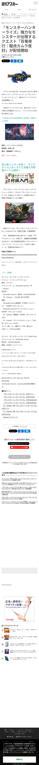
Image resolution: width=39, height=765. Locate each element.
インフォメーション (19, 733)
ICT (32, 9)
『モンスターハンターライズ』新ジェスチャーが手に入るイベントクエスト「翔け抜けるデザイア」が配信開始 (19, 488)
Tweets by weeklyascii (7, 585)
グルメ (6, 9)
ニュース (20, 730)
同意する (19, 759)
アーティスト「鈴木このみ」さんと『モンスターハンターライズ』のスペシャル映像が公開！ (19, 479)
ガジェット (29, 730)
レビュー (12, 730)
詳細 (25, 752)
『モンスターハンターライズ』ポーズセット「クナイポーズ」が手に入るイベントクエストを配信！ (19, 498)
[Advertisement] (19, 522)
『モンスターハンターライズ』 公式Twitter (19, 397)
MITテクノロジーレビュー (25, 736)
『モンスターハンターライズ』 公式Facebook (19, 402)
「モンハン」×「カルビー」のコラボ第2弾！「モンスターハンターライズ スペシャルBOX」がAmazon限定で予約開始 (19, 502)
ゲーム (13, 14)
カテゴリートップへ (20, 457)
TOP (5, 730)
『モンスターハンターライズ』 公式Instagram (20, 400)
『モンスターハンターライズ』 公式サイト (18, 394)
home (6, 14)
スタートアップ (19, 9)
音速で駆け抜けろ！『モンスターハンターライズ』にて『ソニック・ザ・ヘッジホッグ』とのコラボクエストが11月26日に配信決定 (19, 493)
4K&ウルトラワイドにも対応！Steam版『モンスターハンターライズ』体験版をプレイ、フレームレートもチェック (19, 483)
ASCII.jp (11, 736)
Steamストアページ (10, 417)
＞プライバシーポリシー (19, 764)
